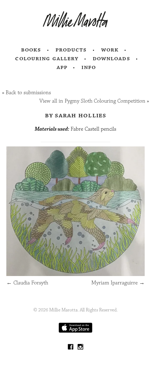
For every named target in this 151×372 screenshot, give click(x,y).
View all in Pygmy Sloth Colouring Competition (92, 101)
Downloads (111, 58)
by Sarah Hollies (75, 115)
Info (88, 67)
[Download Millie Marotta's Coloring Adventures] (75, 331)
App (62, 67)
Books (31, 50)
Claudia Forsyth (27, 283)
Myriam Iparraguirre (118, 283)
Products (71, 50)
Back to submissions (28, 92)
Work (110, 50)
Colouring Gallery (46, 58)
